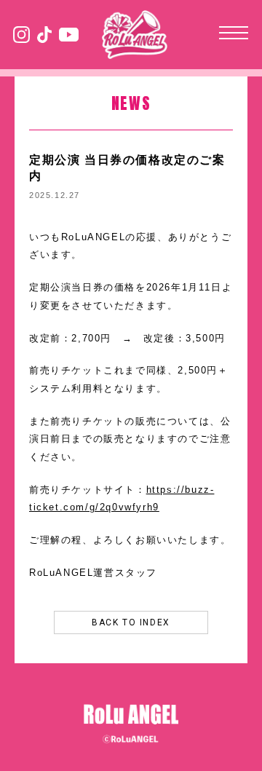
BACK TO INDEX (131, 622)
